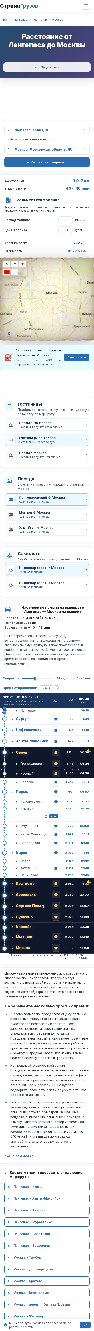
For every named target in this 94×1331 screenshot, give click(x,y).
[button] (47, 424)
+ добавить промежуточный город (28, 139)
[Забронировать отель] (56, 719)
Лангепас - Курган (28, 1187)
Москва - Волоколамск (31, 1293)
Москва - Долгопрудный (33, 1269)
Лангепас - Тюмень (29, 1210)
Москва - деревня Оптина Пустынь (42, 1305)
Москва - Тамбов (27, 1257)
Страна (19, 6)
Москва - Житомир (28, 1316)
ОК (85, 1324)
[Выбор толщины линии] (14, 272)
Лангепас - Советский (31, 1234)
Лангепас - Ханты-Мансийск (36, 1198)
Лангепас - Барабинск (31, 1246)
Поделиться (50, 67)
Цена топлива (15, 230)
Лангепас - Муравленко (32, 1222)
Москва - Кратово (28, 1281)
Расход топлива (17, 220)
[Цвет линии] (6, 272)
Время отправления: (20, 688)
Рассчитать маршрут (49, 162)
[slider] (35, 678)
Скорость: (11, 678)
